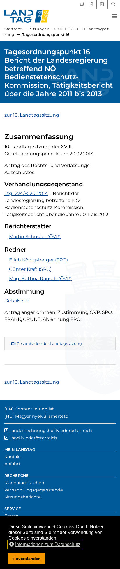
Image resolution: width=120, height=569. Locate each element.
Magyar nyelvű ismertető (41, 416)
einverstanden (26, 558)
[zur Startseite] (26, 16)
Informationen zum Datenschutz (47, 544)
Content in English (35, 409)
